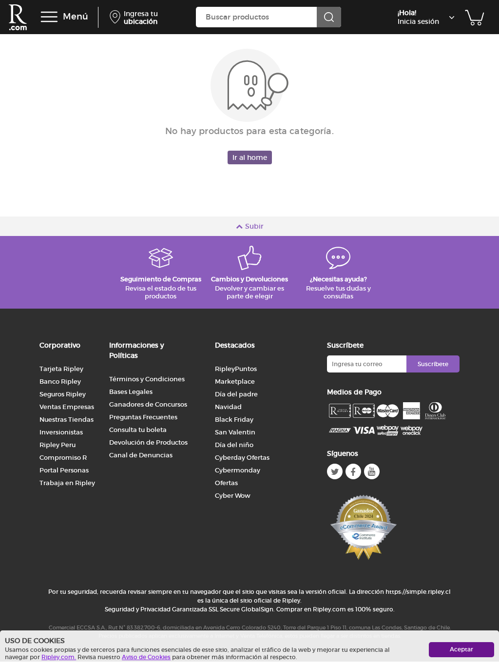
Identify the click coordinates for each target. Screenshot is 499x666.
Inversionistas (61, 432)
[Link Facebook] (353, 471)
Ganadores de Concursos (148, 404)
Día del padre (236, 394)
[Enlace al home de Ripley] (18, 17)
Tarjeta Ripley (61, 369)
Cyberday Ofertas (242, 457)
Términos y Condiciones (147, 379)
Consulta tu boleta (138, 430)
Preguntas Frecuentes (143, 417)
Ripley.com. (58, 657)
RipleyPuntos (236, 369)
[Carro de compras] (474, 17)
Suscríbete (433, 364)
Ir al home (249, 157)
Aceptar (461, 649)
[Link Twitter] (335, 471)
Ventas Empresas (66, 407)
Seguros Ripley (62, 394)
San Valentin (235, 432)
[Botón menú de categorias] (49, 17)
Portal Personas (64, 470)
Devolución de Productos (148, 442)
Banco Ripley (60, 381)
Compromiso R (63, 457)
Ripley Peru (57, 445)
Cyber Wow (232, 495)
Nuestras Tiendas (66, 419)
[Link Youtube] (372, 471)
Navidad (228, 407)
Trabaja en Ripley (67, 483)
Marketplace (235, 381)
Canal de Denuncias (141, 455)
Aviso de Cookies (146, 657)
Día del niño (234, 445)
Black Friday (234, 419)
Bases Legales (131, 392)
